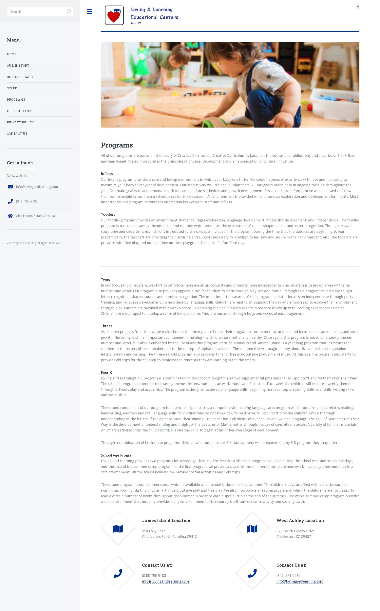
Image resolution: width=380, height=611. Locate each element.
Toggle (89, 11)
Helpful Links (20, 111)
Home (12, 54)
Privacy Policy (20, 122)
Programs (16, 99)
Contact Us (17, 133)
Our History (18, 65)
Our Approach (20, 77)
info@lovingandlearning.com (165, 581)
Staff (12, 88)
